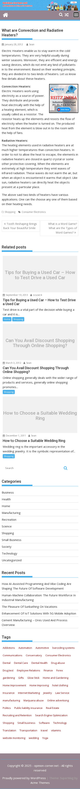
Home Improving (39, 685)
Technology (9, 553)
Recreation (9, 519)
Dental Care (21, 663)
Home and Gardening (55, 677)
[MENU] (76, 14)
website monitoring (14, 738)
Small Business (11, 540)
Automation (25, 648)
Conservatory (34, 655)
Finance (48, 670)
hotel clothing (60, 685)
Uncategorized (12, 560)
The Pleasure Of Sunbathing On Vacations (29, 606)
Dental (6, 663)
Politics (7, 708)
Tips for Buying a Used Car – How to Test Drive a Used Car (40, 275)
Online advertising (58, 700)
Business (8, 492)
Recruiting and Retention (17, 715)
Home (7, 319)
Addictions (9, 648)
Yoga (45, 738)
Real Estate (52, 708)
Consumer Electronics (34, 212)
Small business (26, 723)
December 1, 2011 (15, 435)
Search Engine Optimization (51, 715)
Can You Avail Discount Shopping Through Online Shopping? (40, 343)
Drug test (8, 670)
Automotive (42, 648)
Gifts (21, 677)
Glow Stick (33, 677)
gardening (9, 677)
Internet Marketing (29, 693)
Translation (9, 730)
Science (7, 526)
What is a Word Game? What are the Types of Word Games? (62, 228)
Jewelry (47, 693)
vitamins (56, 730)
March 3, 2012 (13, 363)
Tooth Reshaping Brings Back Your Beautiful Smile (20, 226)
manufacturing (11, 700)
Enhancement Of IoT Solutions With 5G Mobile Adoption (39, 613)
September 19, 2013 (16, 295)
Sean (31, 44)
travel (44, 730)
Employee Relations (28, 670)
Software (44, 723)
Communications (12, 655)
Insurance (9, 693)
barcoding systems (63, 648)
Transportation (28, 730)
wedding (34, 738)
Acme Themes (40, 783)
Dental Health (39, 663)
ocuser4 (37, 295)
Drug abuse (58, 663)
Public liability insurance (28, 708)
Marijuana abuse (33, 700)
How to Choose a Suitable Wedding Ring (40, 416)
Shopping (10, 212)
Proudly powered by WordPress (24, 778)
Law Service (62, 693)
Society (6, 547)
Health (6, 499)
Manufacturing (11, 513)
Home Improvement (14, 685)
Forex (59, 670)
